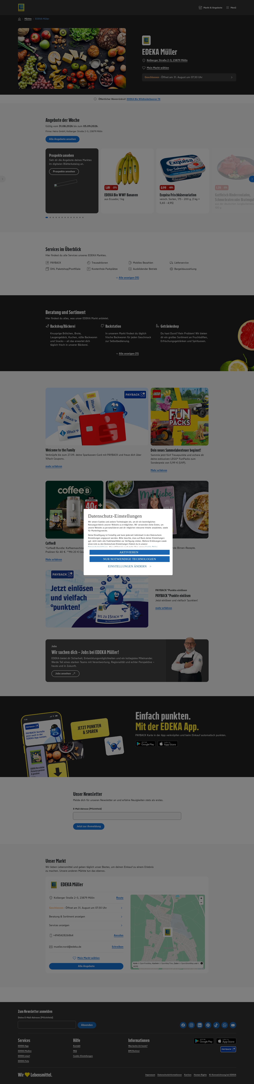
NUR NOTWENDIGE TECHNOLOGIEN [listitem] (129, 559)
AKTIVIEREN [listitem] (129, 552)
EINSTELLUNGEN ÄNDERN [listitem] (127, 566)
